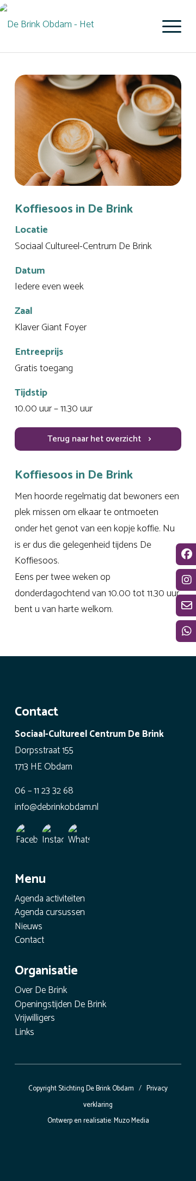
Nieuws (28, 927)
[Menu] (166, 26)
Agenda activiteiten (50, 899)
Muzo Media (131, 1121)
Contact (29, 941)
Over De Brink (41, 991)
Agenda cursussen (50, 913)
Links (24, 1033)
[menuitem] (166, 26)
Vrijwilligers (35, 1019)
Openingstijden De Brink (60, 1005)
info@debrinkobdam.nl (57, 807)
